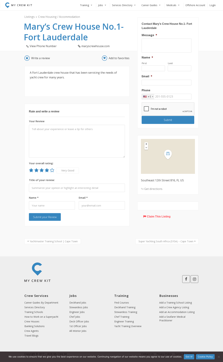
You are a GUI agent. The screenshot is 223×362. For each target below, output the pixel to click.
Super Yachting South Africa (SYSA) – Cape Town (166, 241)
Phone (146, 90)
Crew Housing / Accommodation (59, 17)
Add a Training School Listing (175, 302)
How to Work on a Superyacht (41, 316)
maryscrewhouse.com (95, 46)
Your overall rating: (41, 163)
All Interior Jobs (77, 331)
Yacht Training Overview (127, 326)
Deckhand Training (124, 307)
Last (170, 63)
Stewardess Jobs (78, 307)
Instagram (194, 279)
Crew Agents (31, 331)
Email (83, 197)
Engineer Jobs (77, 312)
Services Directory (122, 5)
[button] (170, 155)
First (144, 63)
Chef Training (121, 316)
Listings (29, 17)
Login (212, 5)
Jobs (100, 5)
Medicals (171, 5)
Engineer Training (124, 321)
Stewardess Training (125, 312)
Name (34, 197)
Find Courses (121, 302)
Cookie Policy (205, 356)
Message (149, 35)
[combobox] (148, 96)
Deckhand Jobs (77, 302)
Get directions (153, 189)
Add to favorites (119, 58)
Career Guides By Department (41, 302)
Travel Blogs (31, 335)
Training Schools (33, 312)
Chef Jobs (74, 316)
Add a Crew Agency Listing (174, 307)
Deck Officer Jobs (79, 321)
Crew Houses (31, 321)
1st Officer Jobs (78, 326)
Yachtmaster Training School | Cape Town (54, 241)
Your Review (36, 121)
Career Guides (149, 5)
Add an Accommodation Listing (177, 312)
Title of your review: (42, 180)
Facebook (186, 279)
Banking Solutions (34, 326)
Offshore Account (195, 5)
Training (84, 5)
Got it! (189, 356)
